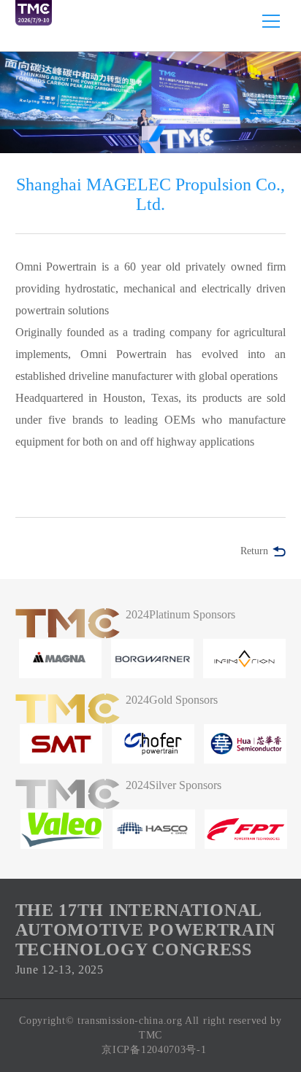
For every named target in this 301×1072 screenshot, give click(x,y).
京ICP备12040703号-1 (154, 1049)
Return (254, 550)
